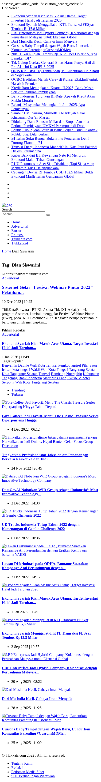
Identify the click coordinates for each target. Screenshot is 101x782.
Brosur (16, 231)
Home (15, 222)
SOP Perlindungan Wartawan (33, 776)
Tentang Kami (21, 763)
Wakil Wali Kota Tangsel (49, 370)
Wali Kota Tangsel (43, 365)
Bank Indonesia (30, 378)
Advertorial (19, 226)
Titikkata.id (19, 243)
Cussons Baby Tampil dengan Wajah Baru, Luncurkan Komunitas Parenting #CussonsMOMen (51, 48)
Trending (18, 390)
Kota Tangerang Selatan (20, 374)
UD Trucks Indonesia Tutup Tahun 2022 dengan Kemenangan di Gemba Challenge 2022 (41, 527)
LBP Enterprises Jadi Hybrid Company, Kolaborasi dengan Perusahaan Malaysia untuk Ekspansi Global (55, 35)
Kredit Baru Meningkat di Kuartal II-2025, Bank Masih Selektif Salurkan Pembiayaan (52, 90)
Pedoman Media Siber (27, 772)
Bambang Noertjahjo (66, 374)
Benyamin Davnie (15, 365)
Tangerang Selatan (83, 370)
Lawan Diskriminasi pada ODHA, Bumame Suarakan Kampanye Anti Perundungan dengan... (45, 566)
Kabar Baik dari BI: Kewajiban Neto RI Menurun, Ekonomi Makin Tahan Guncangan (48, 157)
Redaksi (17, 768)
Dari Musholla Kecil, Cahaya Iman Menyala (44, 41)
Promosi (17, 235)
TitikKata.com (21, 239)
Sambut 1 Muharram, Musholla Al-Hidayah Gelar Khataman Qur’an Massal (48, 115)
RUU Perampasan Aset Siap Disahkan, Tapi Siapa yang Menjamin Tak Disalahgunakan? (52, 166)
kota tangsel (21, 370)
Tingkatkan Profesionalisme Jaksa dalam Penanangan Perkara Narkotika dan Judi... (45, 457)
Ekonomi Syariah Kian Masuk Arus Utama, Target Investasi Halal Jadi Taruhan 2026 (48, 18)
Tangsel (44, 374)
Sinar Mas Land (54, 378)
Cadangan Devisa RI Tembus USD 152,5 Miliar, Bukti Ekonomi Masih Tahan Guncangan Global (52, 174)
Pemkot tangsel (69, 365)
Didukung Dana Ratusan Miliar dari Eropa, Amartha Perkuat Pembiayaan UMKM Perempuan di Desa (50, 124)
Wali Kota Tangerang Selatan (37, 382)
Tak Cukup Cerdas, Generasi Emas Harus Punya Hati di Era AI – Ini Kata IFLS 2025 (53, 64)
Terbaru (17, 394)
